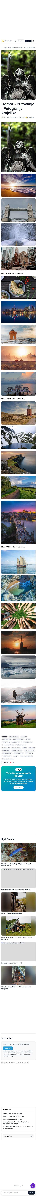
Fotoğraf (4, 736)
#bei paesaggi (29, 753)
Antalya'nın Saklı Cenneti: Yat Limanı (13, 1116)
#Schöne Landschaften (8, 745)
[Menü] (33, 41)
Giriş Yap (20, 41)
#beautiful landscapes (18, 739)
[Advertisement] (18, 19)
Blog (9, 47)
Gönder (31, 1193)
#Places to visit (6, 742)
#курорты (15, 756)
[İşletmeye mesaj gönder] (32, 1185)
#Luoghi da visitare (18, 753)
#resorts (28, 739)
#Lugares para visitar (29, 750)
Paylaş (6, 762)
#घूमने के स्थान (32, 747)
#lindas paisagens (6, 756)
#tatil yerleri (24, 736)
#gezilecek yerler (6, 739)
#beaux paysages (16, 747)
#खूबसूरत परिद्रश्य (5, 750)
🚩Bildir (12, 762)
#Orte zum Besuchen (27, 742)
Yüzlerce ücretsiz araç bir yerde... (12, 1119)
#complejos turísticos (17, 750)
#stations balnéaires (21, 745)
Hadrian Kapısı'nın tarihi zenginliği (12, 1113)
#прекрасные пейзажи (8, 758)
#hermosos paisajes (7, 753)
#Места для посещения (27, 756)
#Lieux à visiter (6, 747)
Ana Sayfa (4, 47)
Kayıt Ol (28, 41)
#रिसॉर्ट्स (25, 747)
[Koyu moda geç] (15, 40)
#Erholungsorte (15, 742)
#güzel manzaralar (13, 736)
